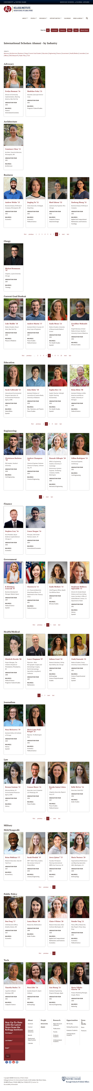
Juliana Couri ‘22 (55, 659)
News (82, 1027)
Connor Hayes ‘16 (34, 787)
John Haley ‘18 (33, 390)
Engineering (52, 53)
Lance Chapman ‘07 (35, 659)
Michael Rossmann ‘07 (12, 269)
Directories (44, 1024)
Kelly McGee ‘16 (77, 787)
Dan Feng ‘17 (10, 921)
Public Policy (22, 55)
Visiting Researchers (72, 1027)
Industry (62, 30)
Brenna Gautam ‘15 (12, 787)
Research (42, 18)
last (68, 234)
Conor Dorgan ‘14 (34, 531)
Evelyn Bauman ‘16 (12, 91)
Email (7, 1048)
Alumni (43, 1027)
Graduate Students (56, 1036)
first (25, 234)
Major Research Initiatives (57, 1024)
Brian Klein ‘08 (77, 390)
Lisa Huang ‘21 (55, 987)
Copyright (6, 1078)
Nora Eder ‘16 (32, 987)
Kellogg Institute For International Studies (16, 1080)
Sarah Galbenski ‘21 (13, 390)
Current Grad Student (35, 53)
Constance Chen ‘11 (13, 149)
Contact (30, 1027)
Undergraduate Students (57, 1040)
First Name (9, 1033)
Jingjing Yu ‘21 (33, 202)
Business (20, 53)
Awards (30, 1035)
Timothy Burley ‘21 (12, 987)
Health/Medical (74, 53)
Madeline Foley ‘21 (34, 91)
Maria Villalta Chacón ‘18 (76, 988)
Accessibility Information (11, 1084)
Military (6, 55)
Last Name (9, 1040)
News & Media (77, 18)
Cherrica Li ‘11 (33, 587)
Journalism (82, 53)
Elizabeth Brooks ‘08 (13, 659)
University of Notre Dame (21, 1078)
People (33, 18)
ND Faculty (70, 1024)
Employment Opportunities (32, 1039)
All (47, 30)
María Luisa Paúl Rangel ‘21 (34, 730)
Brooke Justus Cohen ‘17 (57, 788)
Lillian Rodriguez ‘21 (79, 458)
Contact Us (35, 1082)
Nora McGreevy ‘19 (12, 729)
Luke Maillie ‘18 (11, 324)
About (24, 18)
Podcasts (83, 1030)
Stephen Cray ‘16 (12, 531)
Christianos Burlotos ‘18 (13, 459)
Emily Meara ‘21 (55, 324)
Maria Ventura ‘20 (78, 857)
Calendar (67, 18)
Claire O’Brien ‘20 (56, 921)
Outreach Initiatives (31, 1031)
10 (61, 355)
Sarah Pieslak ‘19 (34, 857)
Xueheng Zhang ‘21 (79, 202)
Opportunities (55, 18)
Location (54, 30)
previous (31, 234)
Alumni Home (84, 30)
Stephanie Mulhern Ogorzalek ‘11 (79, 588)
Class (75, 30)
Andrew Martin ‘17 (34, 324)
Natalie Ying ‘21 (77, 921)
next (63, 234)
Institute (30, 1024)
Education (45, 53)
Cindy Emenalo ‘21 (78, 659)
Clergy (26, 53)
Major (69, 30)
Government (65, 53)
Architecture (13, 53)
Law (87, 53)
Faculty (55, 1032)
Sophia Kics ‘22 (55, 390)
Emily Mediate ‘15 (56, 587)
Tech (28, 55)
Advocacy (6, 53)
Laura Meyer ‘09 (33, 921)
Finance (58, 53)
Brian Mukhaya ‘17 (12, 857)
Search (87, 19)
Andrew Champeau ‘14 (34, 459)
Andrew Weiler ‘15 (12, 202)
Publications (56, 1028)
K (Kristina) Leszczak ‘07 (10, 588)
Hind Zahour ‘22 (55, 202)
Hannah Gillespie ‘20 (57, 458)
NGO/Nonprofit (13, 55)
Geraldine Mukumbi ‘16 (79, 325)
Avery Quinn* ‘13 (56, 857)
